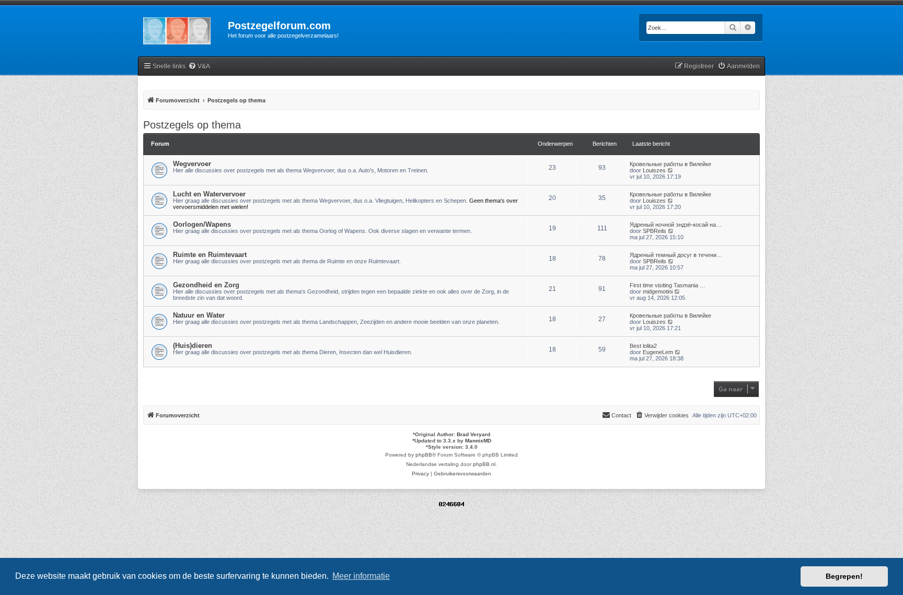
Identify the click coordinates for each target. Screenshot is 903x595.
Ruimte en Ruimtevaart (210, 255)
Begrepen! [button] (844, 576)
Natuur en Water (199, 315)
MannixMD (478, 441)
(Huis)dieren (192, 345)
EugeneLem (658, 352)
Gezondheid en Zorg (206, 285)
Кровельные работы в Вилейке (670, 164)
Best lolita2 (643, 346)
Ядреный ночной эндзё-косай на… (676, 224)
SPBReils (654, 231)
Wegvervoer (192, 164)
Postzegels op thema (192, 125)
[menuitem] (199, 67)
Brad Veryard (473, 434)
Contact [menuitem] (621, 415)
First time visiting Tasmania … (667, 285)
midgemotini (658, 291)
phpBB (423, 455)
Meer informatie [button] (361, 575)
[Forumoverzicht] (183, 28)
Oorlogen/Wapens (202, 224)
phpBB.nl (484, 464)
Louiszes (654, 170)
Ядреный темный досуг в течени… (676, 255)
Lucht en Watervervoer (209, 194)
